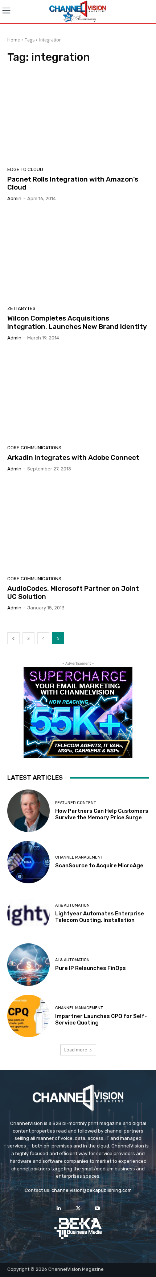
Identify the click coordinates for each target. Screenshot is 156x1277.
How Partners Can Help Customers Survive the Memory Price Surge (101, 814)
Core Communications (34, 447)
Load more (75, 1050)
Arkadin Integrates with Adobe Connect (73, 457)
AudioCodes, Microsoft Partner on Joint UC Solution (73, 592)
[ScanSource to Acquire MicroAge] (28, 862)
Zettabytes (21, 308)
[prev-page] (13, 638)
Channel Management (79, 857)
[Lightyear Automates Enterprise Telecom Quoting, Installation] (28, 913)
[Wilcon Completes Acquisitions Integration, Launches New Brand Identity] (78, 256)
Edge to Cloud (25, 169)
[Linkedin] (59, 1208)
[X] (78, 1208)
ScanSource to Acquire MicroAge (99, 865)
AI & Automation (72, 905)
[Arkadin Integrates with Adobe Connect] (78, 395)
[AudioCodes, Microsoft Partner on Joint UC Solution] (78, 526)
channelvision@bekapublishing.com (92, 1190)
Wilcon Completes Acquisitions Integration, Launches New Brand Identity (77, 322)
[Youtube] (97, 1208)
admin (14, 198)
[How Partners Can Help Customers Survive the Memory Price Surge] (28, 810)
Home (13, 40)
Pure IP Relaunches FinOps (90, 968)
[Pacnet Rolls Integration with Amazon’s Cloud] (78, 117)
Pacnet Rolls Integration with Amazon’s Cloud (72, 183)
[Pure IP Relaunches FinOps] (28, 964)
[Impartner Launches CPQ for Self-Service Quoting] (28, 1016)
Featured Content (75, 803)
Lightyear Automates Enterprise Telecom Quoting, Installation (99, 916)
